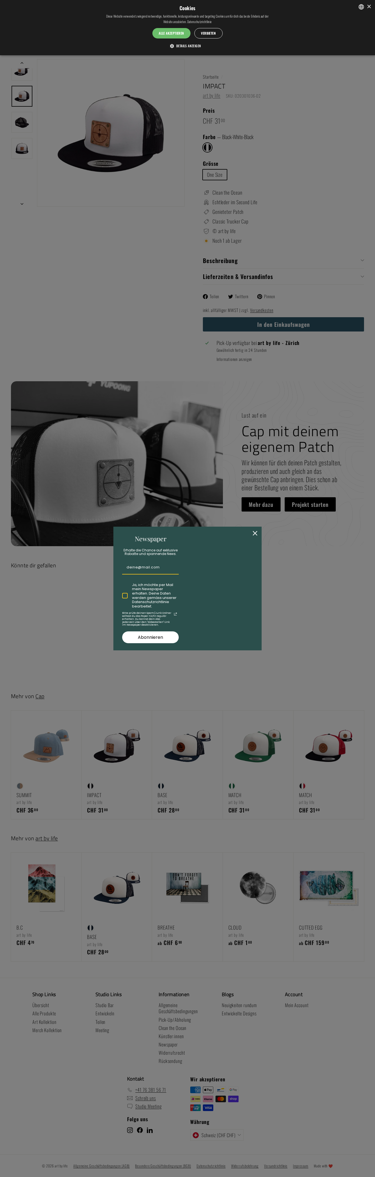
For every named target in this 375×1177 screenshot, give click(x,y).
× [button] (369, 7)
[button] (187, 46)
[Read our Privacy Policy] (175, 614)
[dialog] (187, 27)
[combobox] (361, 7)
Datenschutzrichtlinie (199, 21)
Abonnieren (150, 637)
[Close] (255, 533)
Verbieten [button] (208, 33)
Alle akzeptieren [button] (171, 33)
